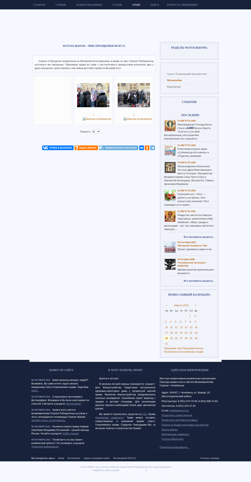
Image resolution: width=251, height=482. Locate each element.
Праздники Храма (93, 475)
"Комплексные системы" (132, 470)
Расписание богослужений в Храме (184, 351)
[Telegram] (152, 147)
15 (191, 327)
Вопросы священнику (174, 475)
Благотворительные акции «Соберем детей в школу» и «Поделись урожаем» (193, 152)
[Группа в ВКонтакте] (58, 149)
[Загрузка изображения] (97, 119)
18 (171, 332)
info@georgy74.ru (179, 410)
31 (166, 343)
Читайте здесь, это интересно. (48, 420)
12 (176, 327)
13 (181, 327)
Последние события (114, 475)
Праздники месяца (192, 348)
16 (196, 327)
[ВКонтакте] (141, 147)
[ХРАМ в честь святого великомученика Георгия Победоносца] (81, 22)
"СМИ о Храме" (70, 433)
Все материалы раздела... (199, 237)
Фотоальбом (74, 458)
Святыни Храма (74, 475)
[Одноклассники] (147, 147)
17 (166, 332)
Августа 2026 (181, 305)
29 (191, 338)
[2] (134, 106)
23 (196, 332)
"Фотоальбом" (73, 403)
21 (186, 332)
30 (196, 338)
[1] (93, 106)
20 (181, 332)
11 (171, 327)
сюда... (35, 390)
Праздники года (173, 348)
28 (186, 338)
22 (191, 332)
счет (144, 414)
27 (181, 338)
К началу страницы (209, 458)
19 (176, 332)
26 (176, 338)
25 (171, 338)
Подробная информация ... (175, 447)
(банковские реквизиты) (109, 417)
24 (166, 338)
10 (166, 327)
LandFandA (152, 470)
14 (186, 327)
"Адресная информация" (45, 446)
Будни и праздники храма (96, 458)
